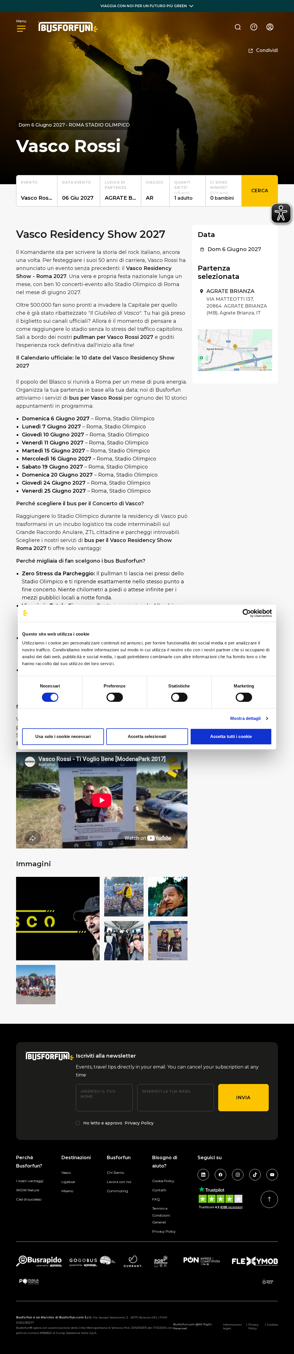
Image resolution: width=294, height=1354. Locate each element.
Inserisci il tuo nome (98, 1094)
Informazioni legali (232, 1326)
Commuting (117, 1191)
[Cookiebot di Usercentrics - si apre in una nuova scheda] (247, 613)
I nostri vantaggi (29, 1181)
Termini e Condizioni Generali (161, 1215)
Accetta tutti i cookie (231, 736)
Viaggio (154, 182)
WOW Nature (27, 1190)
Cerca (259, 190)
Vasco (66, 1172)
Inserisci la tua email (166, 1091)
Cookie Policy (163, 1181)
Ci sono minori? (218, 185)
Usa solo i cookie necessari (63, 736)
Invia (243, 1097)
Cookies (272, 1324)
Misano (67, 1191)
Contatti (159, 1190)
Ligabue (68, 1182)
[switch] (115, 697)
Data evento (76, 182)
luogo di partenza (116, 185)
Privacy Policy (139, 1123)
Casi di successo (28, 1199)
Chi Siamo (115, 1172)
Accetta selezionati (147, 736)
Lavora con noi (119, 1182)
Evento (29, 182)
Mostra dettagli (245, 718)
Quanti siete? (182, 185)
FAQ (156, 1199)
